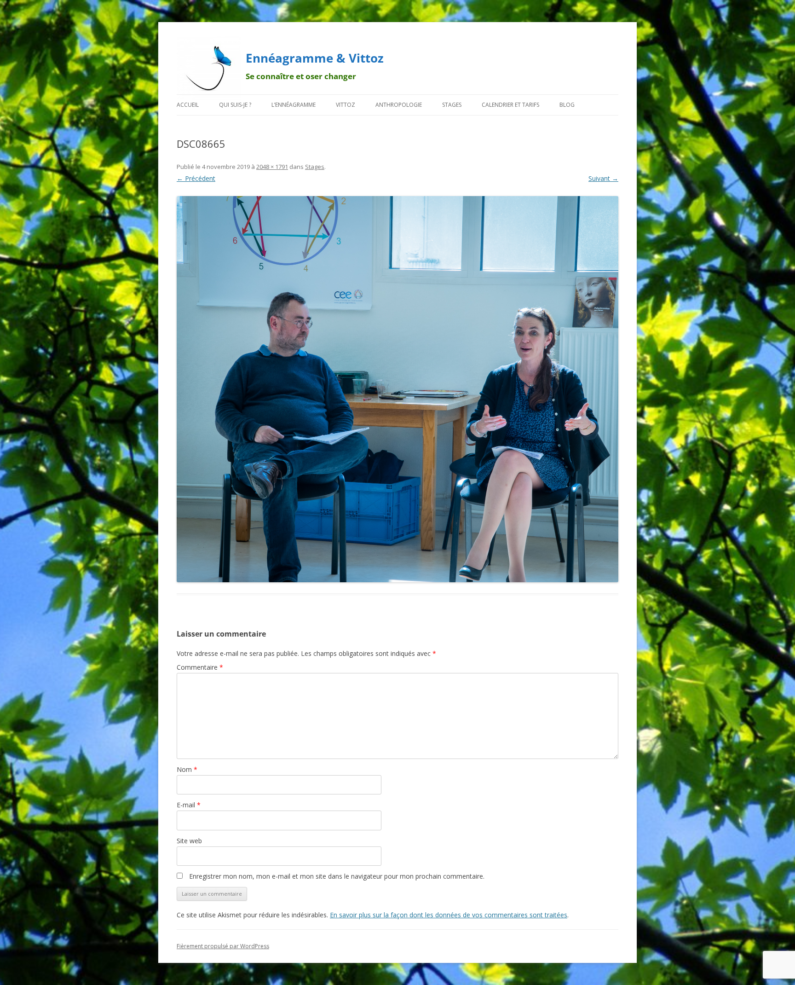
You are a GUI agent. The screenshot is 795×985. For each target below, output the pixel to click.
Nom (187, 769)
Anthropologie (398, 105)
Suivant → (603, 178)
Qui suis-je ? (235, 105)
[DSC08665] (397, 389)
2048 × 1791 (272, 166)
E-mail (189, 804)
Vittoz (345, 105)
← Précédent (196, 178)
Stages (451, 105)
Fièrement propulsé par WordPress (223, 946)
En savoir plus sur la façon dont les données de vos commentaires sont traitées (448, 914)
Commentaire (200, 667)
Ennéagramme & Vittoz (315, 58)
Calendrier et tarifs (510, 105)
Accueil (188, 105)
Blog (567, 105)
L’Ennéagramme (293, 105)
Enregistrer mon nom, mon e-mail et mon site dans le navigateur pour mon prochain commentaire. (336, 876)
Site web (189, 840)
